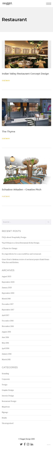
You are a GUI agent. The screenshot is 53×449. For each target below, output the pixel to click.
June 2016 (5, 337)
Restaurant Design (9, 401)
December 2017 (7, 304)
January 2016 (6, 354)
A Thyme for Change (9, 248)
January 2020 (7, 288)
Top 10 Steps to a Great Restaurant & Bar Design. (21, 243)
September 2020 (8, 282)
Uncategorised (7, 423)
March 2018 (6, 299)
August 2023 (6, 276)
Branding (5, 374)
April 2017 (5, 315)
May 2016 (5, 343)
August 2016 (6, 332)
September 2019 (8, 293)
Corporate (6, 379)
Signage (5, 412)
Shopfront (6, 407)
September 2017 (8, 310)
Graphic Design (8, 390)
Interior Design (8, 396)
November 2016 (8, 326)
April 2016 (5, 348)
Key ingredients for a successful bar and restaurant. (21, 254)
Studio (4, 418)
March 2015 (6, 359)
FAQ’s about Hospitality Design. (14, 237)
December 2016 (8, 321)
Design (4, 385)
